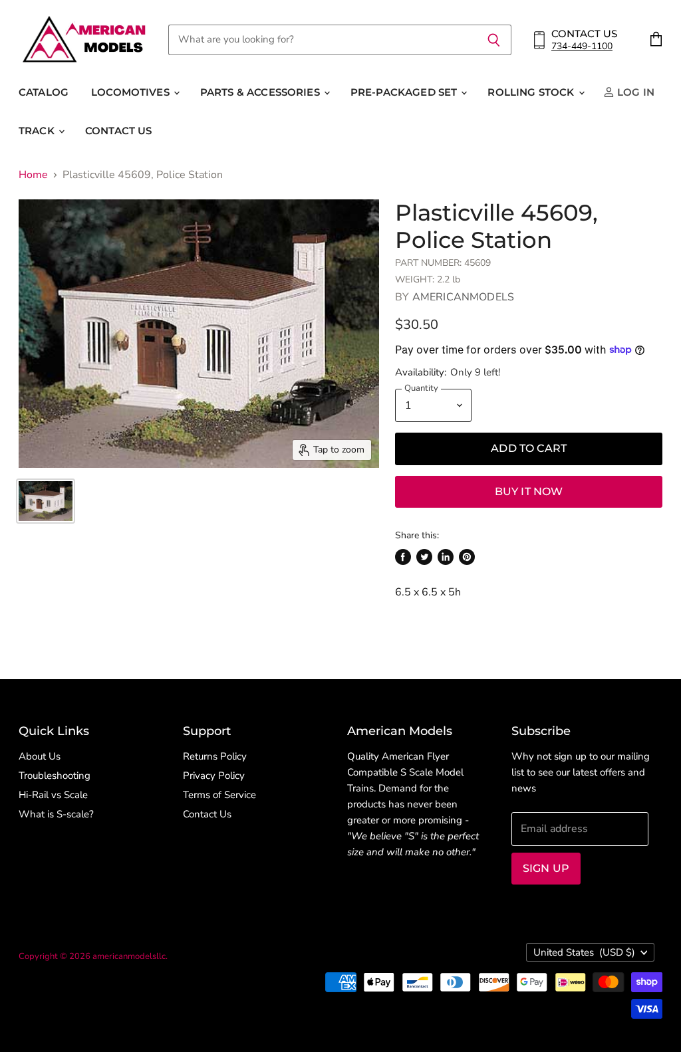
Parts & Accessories (261, 92)
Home (33, 175)
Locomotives (131, 92)
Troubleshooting (54, 775)
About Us (40, 756)
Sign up (546, 868)
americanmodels (463, 297)
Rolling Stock (532, 92)
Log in (634, 92)
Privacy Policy (214, 775)
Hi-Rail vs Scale (53, 794)
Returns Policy (215, 756)
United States (584, 952)
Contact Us (118, 130)
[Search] (493, 40)
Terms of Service (219, 794)
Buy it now (529, 491)
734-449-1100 (582, 46)
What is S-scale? (56, 814)
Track (38, 130)
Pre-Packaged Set (405, 92)
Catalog (43, 92)
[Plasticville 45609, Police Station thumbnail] (45, 501)
